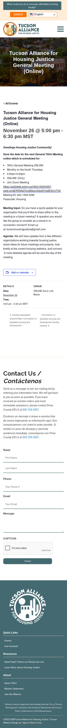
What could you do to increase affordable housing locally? (32, 6)
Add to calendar (20, 272)
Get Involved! (11, 646)
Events (7, 640)
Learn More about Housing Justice (22, 667)
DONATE (18, 14)
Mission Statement (13, 688)
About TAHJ (10, 683)
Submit (27, 561)
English (38, 14)
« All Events (10, 103)
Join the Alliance (12, 694)
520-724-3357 (30, 409)
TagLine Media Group (32, 722)
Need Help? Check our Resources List (24, 662)
